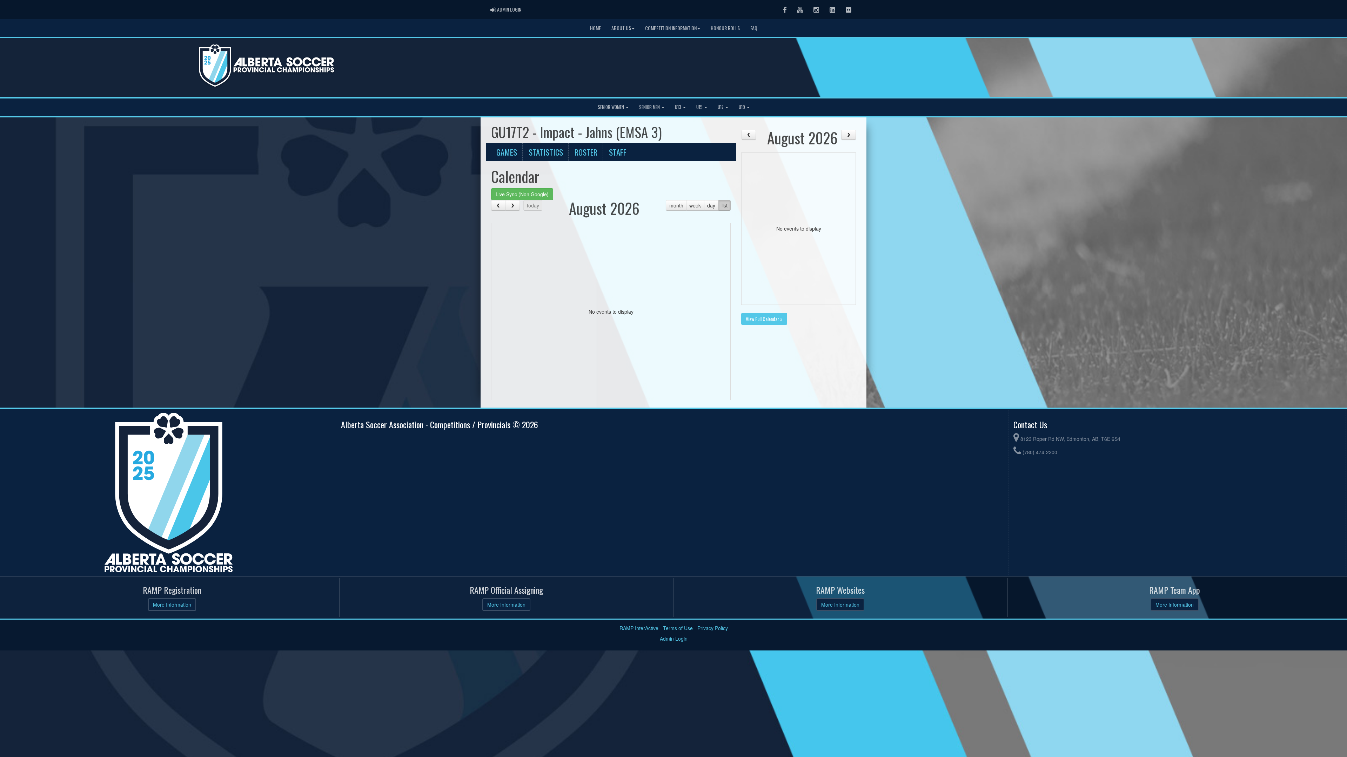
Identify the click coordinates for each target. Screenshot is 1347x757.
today (533, 205)
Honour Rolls (725, 28)
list (725, 205)
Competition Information (671, 28)
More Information (172, 604)
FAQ (753, 28)
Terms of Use (678, 628)
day (711, 205)
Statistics (546, 152)
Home (595, 28)
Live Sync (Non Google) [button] (522, 194)
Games (506, 152)
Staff (617, 152)
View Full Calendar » (764, 318)
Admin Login (674, 638)
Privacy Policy (712, 628)
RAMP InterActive (638, 628)
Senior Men (650, 107)
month (676, 205)
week (695, 205)
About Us (621, 28)
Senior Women (611, 107)
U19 (742, 107)
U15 (700, 107)
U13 (678, 107)
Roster (586, 152)
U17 (721, 107)
